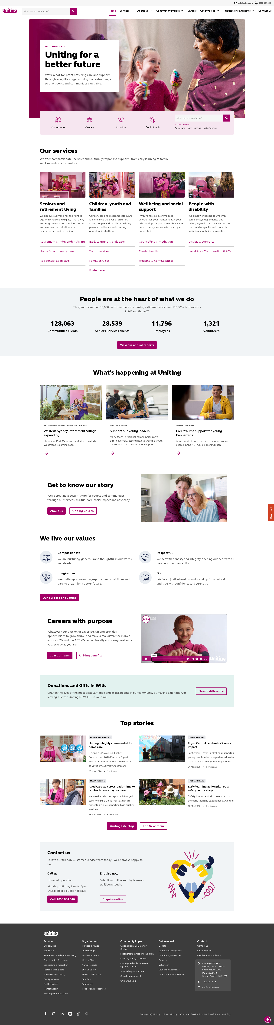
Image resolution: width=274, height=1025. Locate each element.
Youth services (51, 984)
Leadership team (90, 955)
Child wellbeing (128, 981)
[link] (58, 123)
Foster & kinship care (54, 969)
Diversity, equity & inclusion (133, 958)
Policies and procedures (94, 988)
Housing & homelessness (56, 993)
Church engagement (130, 976)
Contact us (264, 10)
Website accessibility (220, 1014)
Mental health (51, 988)
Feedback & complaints (209, 955)
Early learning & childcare (56, 960)
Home (112, 10)
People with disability (54, 974)
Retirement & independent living (60, 955)
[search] (73, 11)
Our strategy (88, 950)
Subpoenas (87, 984)
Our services (50, 946)
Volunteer (164, 965)
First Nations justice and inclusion (137, 953)
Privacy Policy (170, 1014)
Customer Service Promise (193, 1014)
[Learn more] (46, 453)
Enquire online (204, 950)
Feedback (271, 512)
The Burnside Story (91, 974)
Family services (51, 979)
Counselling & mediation (56, 965)
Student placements (169, 969)
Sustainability (89, 969)
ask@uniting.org (210, 987)
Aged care (49, 950)
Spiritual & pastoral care (132, 971)
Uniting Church (89, 960)
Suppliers (86, 979)
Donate (162, 946)
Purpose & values (90, 946)
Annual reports (89, 965)
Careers (192, 10)
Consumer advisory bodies (172, 974)
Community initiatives (170, 955)
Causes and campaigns (170, 950)
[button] (267, 1019)
